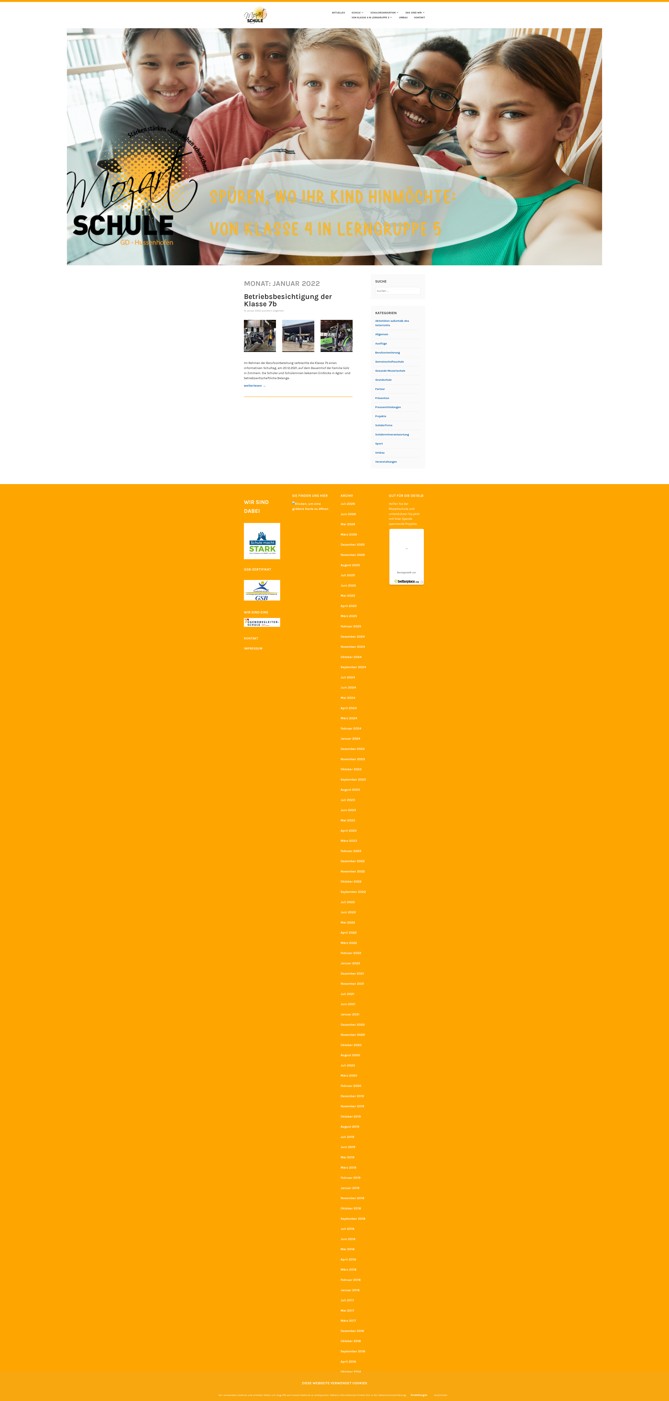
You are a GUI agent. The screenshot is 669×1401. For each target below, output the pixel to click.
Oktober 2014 (351, 1372)
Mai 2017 (347, 1310)
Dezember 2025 (353, 544)
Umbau (380, 452)
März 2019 (348, 1168)
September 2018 (353, 1219)
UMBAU (403, 17)
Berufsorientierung (387, 352)
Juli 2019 (347, 1137)
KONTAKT (419, 17)
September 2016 (353, 1351)
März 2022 (349, 943)
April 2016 (348, 1362)
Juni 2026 (348, 514)
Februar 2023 (351, 851)
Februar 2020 (351, 1086)
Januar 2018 (350, 1290)
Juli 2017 (347, 1300)
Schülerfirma (383, 425)
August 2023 (350, 790)
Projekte (380, 416)
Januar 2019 (350, 1188)
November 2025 (353, 555)
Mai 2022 (348, 922)
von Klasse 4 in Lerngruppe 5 (370, 17)
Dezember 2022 (353, 861)
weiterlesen (255, 386)
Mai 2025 (348, 596)
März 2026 (349, 534)
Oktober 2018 (351, 1208)
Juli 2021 (347, 994)
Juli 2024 (348, 677)
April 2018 (348, 1259)
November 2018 (352, 1198)
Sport (379, 443)
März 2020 (349, 1075)
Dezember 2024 (353, 637)
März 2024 (349, 718)
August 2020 (350, 1055)
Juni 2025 (348, 585)
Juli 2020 (348, 1065)
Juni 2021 (348, 1004)
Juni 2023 (348, 810)
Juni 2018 (348, 1239)
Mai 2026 (348, 524)
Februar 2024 (351, 728)
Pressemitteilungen (388, 407)
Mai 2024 (348, 698)
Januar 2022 (350, 963)
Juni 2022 (348, 912)
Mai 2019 (347, 1157)
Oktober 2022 (351, 881)
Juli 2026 (348, 504)
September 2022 (353, 892)
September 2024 (353, 667)
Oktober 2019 (351, 1116)
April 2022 (349, 933)
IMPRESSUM (253, 648)
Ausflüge (381, 343)
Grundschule (383, 379)
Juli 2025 (348, 575)
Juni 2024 (348, 687)
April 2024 (349, 708)
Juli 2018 (347, 1229)
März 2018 (348, 1269)
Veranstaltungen (386, 461)
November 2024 (353, 647)
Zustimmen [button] (440, 1395)
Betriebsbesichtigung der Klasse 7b (288, 300)
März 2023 (349, 841)
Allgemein (278, 310)
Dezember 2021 (352, 973)
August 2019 (350, 1127)
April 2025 (349, 606)
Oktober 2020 (351, 1045)
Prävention (382, 398)
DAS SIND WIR (414, 12)
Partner (380, 389)
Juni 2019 (348, 1147)
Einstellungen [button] (419, 1395)
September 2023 (353, 779)
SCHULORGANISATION (383, 12)
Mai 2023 (348, 820)
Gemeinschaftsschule (389, 361)
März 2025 (349, 616)
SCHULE (356, 12)
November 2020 (353, 1035)
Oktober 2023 (351, 769)
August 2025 (350, 565)
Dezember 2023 (353, 749)
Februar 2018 (351, 1280)
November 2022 (353, 871)
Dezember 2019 (352, 1096)
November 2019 (352, 1106)
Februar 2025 (351, 626)
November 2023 (353, 759)
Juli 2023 (348, 800)
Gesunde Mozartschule (390, 370)
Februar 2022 (351, 953)
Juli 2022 (348, 902)
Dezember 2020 (353, 1025)
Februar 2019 (350, 1178)
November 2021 (352, 984)
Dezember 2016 (352, 1331)
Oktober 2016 (351, 1341)
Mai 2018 (348, 1249)
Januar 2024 (350, 739)
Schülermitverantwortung (392, 434)
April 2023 (349, 831)
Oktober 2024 (351, 657)
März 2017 (348, 1321)
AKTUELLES (338, 12)
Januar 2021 (350, 1014)
